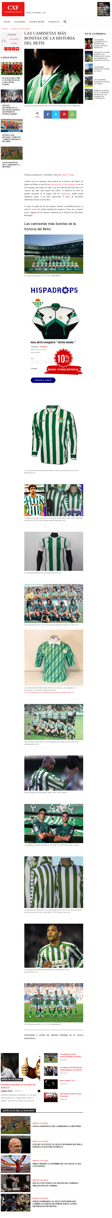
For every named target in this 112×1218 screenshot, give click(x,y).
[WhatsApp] (72, 114)
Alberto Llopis (68, 175)
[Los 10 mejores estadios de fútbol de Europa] (89, 81)
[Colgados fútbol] (4, 41)
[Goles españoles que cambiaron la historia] (12, 153)
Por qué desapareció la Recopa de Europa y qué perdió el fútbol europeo (11, 110)
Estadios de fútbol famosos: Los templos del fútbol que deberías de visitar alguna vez (102, 56)
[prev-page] (86, 105)
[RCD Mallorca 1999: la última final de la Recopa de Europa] (12, 68)
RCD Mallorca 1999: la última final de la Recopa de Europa (11, 81)
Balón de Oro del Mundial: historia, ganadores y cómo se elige (103, 11)
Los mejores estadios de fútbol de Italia (102, 69)
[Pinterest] (64, 114)
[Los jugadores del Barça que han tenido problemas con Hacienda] (51, 1071)
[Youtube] (17, 48)
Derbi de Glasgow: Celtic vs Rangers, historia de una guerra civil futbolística (101, 94)
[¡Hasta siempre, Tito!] (51, 1084)
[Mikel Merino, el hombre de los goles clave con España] (15, 1164)
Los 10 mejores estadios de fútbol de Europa (102, 82)
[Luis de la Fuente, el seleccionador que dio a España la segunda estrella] (15, 1144)
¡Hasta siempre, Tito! (67, 1081)
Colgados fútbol (14, 41)
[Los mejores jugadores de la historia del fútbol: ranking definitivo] (89, 43)
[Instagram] (9, 48)
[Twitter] (13, 48)
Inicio (5, 29)
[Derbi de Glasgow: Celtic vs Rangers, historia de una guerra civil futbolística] (89, 94)
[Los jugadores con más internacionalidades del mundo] (51, 1058)
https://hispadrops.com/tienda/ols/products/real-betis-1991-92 (49, 692)
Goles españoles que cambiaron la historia (11, 165)
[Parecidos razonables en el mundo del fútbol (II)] (20, 1067)
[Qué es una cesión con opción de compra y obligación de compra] (15, 1183)
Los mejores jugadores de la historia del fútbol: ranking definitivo (100, 43)
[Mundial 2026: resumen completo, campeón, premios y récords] (12, 125)
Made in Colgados (20, 29)
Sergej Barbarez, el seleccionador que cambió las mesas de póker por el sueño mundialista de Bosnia (55, 1203)
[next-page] (91, 105)
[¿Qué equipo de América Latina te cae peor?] (51, 1097)
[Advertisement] (53, 148)
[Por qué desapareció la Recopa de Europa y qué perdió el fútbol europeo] (12, 96)
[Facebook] (6, 48)
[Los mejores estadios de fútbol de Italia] (89, 69)
